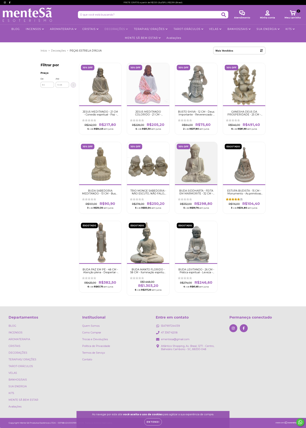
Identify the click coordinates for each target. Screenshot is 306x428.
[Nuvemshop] (286, 423)
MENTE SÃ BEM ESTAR (142, 37)
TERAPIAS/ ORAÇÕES (150, 29)
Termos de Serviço (93, 352)
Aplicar (73, 85)
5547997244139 (170, 325)
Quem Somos (91, 325)
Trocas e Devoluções (95, 339)
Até (57, 78)
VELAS (214, 29)
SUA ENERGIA (267, 29)
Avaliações (173, 37)
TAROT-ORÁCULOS (187, 29)
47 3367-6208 (169, 332)
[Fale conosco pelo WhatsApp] (300, 422)
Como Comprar (91, 332)
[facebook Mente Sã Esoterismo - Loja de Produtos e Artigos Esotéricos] (10, 2)
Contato (87, 359)
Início (44, 50)
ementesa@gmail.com (175, 339)
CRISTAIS (89, 29)
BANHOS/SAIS (238, 29)
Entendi (153, 422)
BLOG (15, 29)
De (42, 78)
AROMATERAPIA (62, 29)
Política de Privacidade (96, 346)
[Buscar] (224, 15)
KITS (289, 29)
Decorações (58, 50)
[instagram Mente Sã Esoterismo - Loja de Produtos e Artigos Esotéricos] (5, 2)
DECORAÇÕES (115, 29)
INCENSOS (34, 29)
